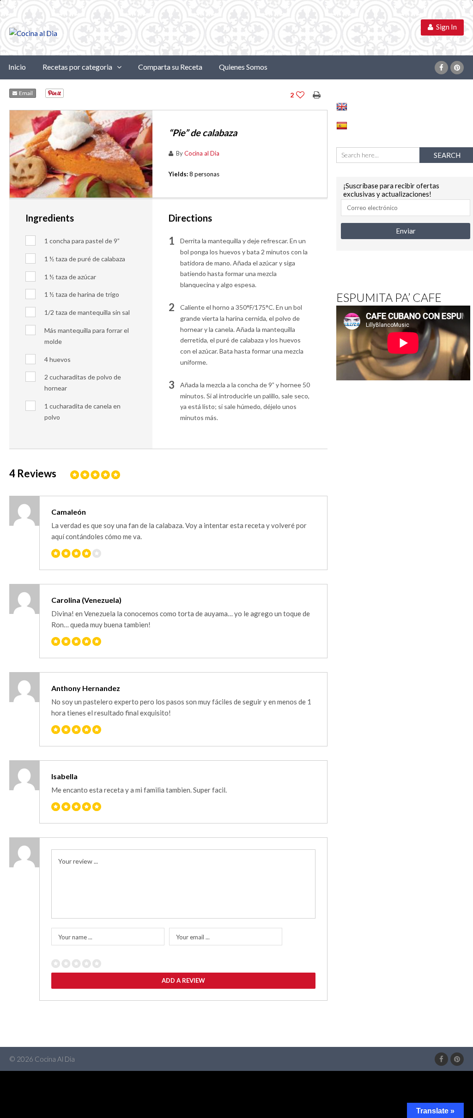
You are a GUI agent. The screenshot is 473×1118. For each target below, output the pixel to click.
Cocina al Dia (201, 153)
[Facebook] (441, 67)
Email (25, 93)
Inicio (17, 66)
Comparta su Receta (170, 66)
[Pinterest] (457, 67)
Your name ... (75, 937)
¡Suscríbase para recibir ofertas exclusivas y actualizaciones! (391, 189)
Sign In (445, 27)
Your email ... (193, 937)
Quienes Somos (243, 66)
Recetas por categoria (77, 66)
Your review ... (78, 861)
